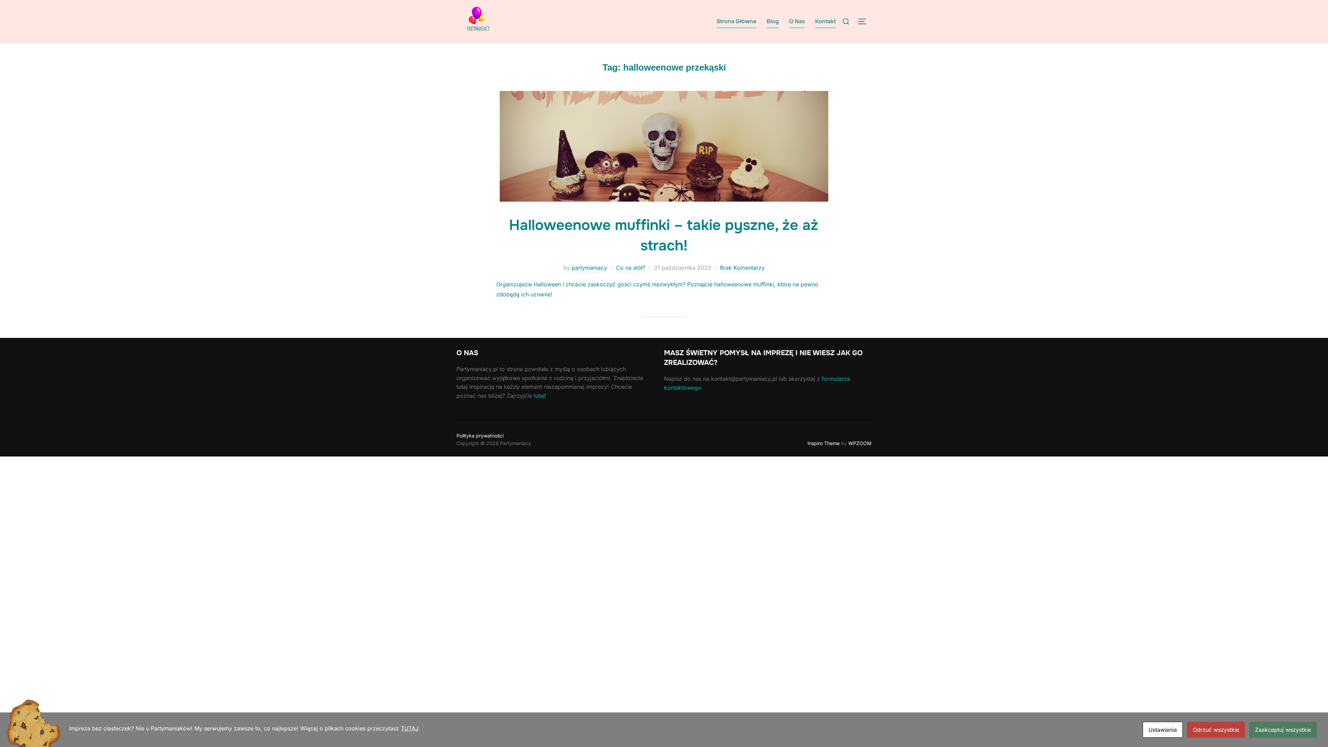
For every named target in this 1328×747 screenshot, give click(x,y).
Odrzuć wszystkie (1216, 729)
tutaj (539, 395)
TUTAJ (409, 728)
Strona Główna (736, 21)
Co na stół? (630, 267)
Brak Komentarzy (742, 267)
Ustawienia (1163, 729)
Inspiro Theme (824, 443)
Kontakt (825, 21)
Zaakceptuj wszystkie (1283, 729)
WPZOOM (860, 443)
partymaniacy (589, 267)
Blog (773, 21)
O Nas (797, 21)
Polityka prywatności (480, 436)
